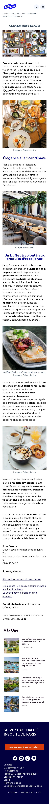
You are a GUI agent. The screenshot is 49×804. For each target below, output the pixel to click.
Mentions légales (12, 783)
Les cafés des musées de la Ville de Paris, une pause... (33, 641)
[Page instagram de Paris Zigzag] (21, 758)
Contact (8, 765)
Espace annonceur (13, 777)
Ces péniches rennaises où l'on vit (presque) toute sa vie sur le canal (33, 699)
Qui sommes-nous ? (14, 768)
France (24, 669)
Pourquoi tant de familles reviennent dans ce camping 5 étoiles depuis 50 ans (33, 662)
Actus (24, 706)
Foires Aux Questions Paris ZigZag (21, 774)
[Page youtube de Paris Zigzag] (33, 758)
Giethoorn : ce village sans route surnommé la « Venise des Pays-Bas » (33, 680)
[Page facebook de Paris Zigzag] (15, 758)
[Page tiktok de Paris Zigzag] (27, 758)
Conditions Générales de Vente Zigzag (23, 786)
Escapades (26, 686)
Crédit (7, 780)
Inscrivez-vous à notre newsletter (24, 747)
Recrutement (11, 771)
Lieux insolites (27, 647)
